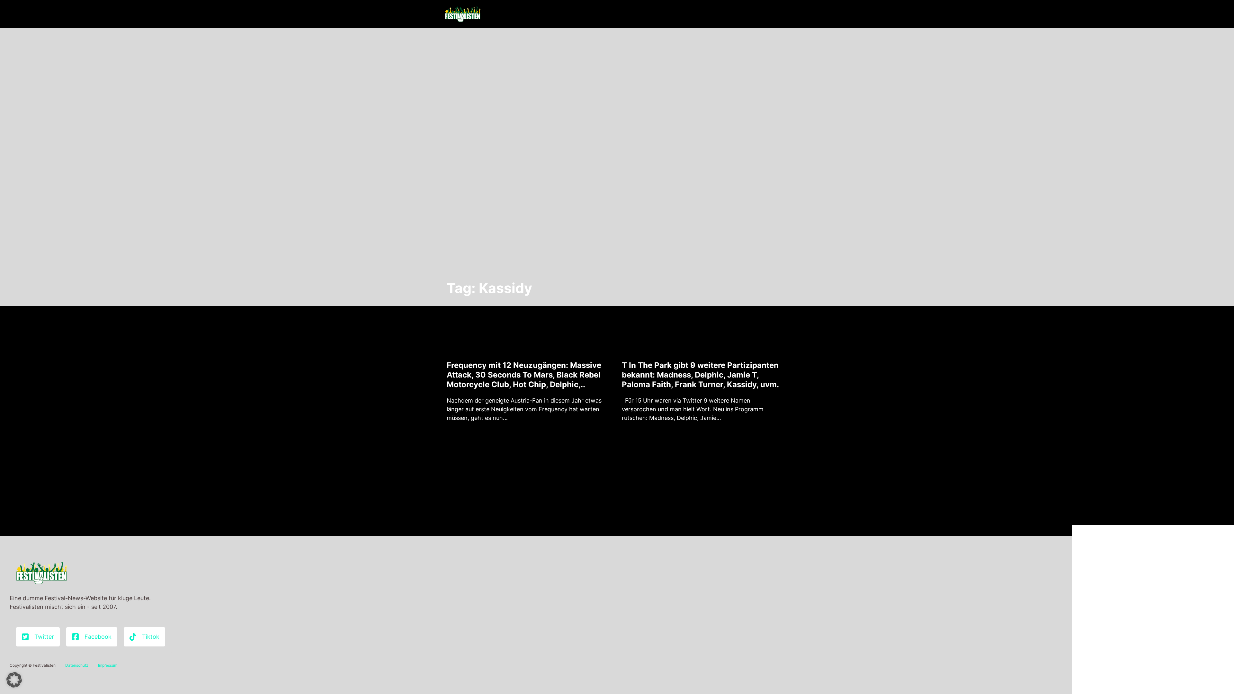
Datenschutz (76, 665)
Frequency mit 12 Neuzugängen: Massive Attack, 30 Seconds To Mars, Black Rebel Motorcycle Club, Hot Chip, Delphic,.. (524, 374)
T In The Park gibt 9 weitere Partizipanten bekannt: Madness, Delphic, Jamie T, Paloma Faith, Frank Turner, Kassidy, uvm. (700, 374)
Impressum (107, 665)
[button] (14, 680)
